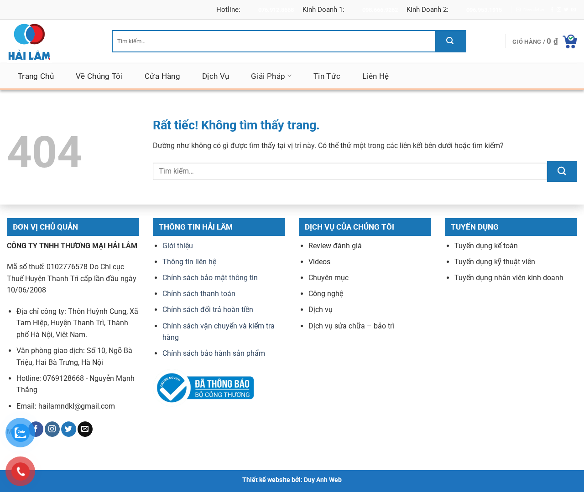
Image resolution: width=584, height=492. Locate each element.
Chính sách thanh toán (198, 294)
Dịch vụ (215, 76)
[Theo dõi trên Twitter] (566, 9)
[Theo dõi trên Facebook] (552, 9)
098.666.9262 (380, 9)
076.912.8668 (276, 9)
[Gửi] (450, 41)
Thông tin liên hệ (189, 261)
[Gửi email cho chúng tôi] (573, 9)
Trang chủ (36, 76)
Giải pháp (268, 76)
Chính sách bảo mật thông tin (210, 277)
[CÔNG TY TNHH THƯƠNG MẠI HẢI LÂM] (52, 41)
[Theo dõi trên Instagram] (559, 9)
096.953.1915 (484, 9)
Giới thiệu (177, 245)
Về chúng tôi (99, 76)
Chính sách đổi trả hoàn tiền (207, 310)
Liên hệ (375, 76)
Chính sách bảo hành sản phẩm (213, 353)
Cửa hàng (162, 76)
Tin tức (326, 76)
